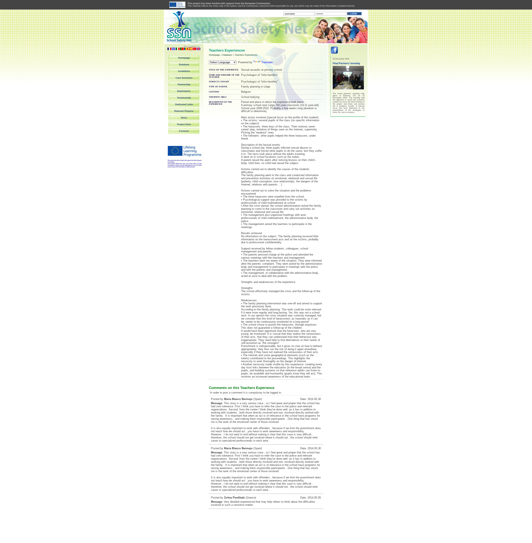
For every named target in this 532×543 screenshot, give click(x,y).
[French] (169, 49)
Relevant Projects (183, 111)
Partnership (184, 84)
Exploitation (184, 91)
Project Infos (184, 124)
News (184, 117)
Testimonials (184, 97)
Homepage (184, 58)
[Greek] (173, 49)
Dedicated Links (184, 104)
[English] (198, 49)
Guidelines (184, 71)
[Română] (186, 49)
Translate (267, 62)
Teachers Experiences (246, 55)
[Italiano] (178, 49)
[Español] (190, 49)
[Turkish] (194, 49)
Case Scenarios (184, 78)
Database (184, 64)
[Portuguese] (182, 49)
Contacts (184, 131)
